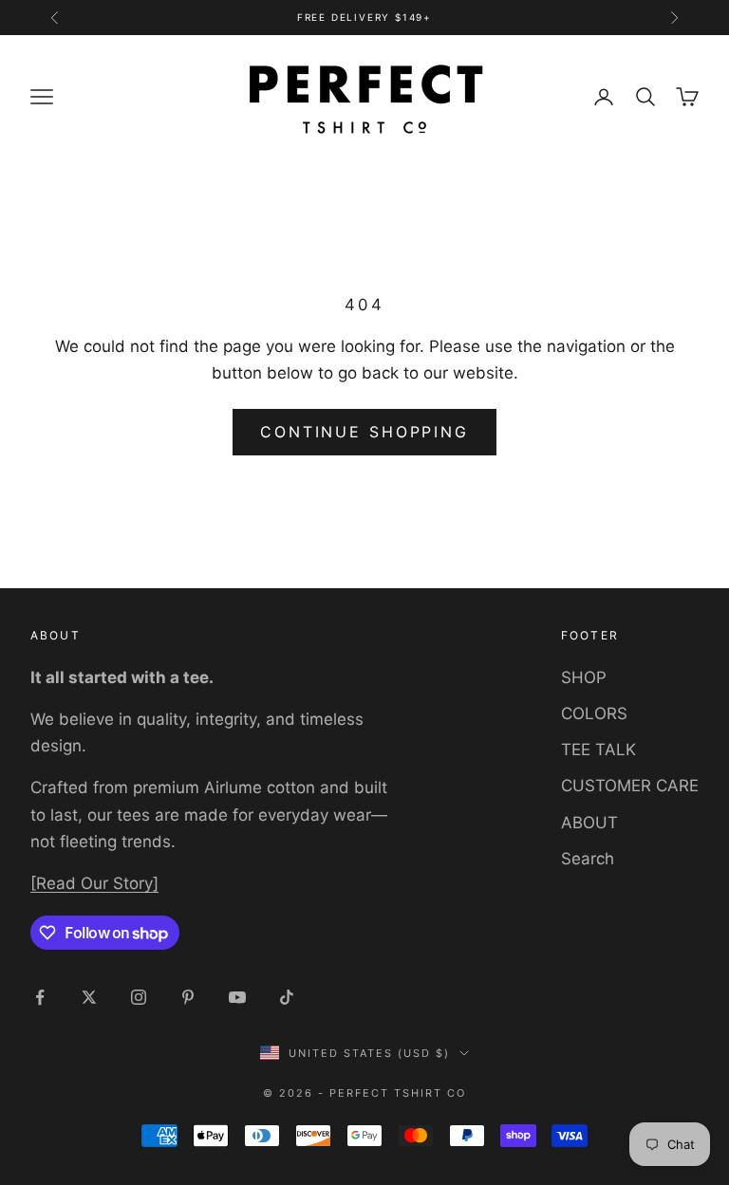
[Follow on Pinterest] (187, 997)
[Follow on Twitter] (89, 997)
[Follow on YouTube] (237, 997)
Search (587, 858)
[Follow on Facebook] (39, 997)
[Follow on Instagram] (138, 997)
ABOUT (589, 822)
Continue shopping (364, 431)
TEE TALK (598, 749)
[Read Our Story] (94, 883)
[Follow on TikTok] (286, 997)
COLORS (594, 713)
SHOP (584, 677)
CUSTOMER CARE (630, 785)
